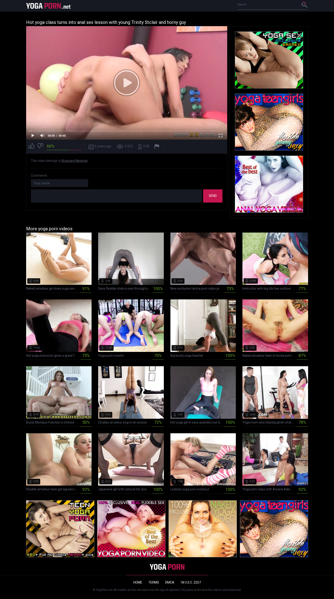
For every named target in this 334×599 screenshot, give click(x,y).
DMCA (169, 582)
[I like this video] (31, 146)
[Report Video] (157, 146)
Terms (153, 582)
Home (137, 582)
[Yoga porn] (49, 6)
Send (213, 196)
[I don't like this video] (40, 146)
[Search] (304, 4)
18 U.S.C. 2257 (190, 582)
